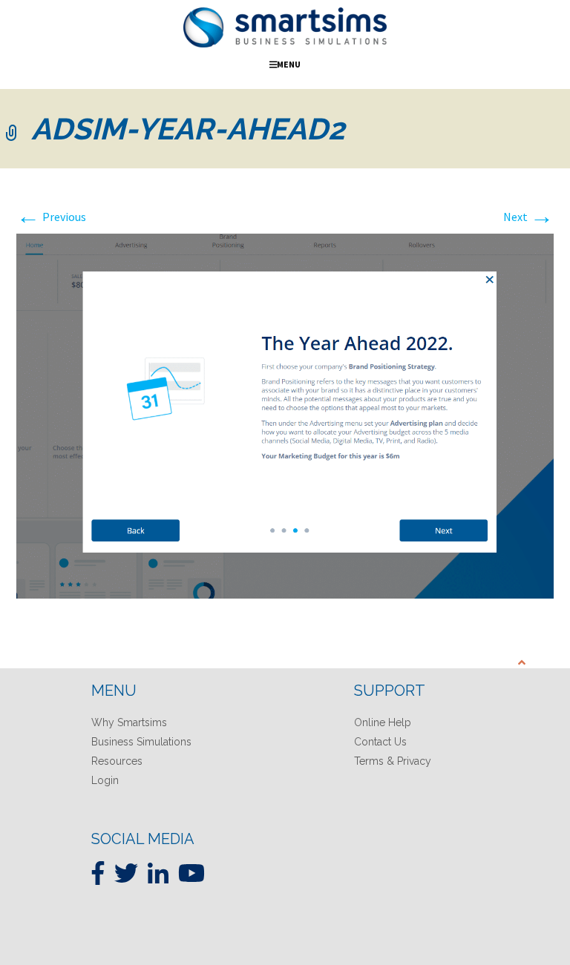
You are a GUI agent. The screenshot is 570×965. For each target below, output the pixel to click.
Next (528, 216)
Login (105, 780)
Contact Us (380, 742)
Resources (116, 761)
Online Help (382, 722)
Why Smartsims (129, 722)
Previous (51, 216)
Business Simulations (141, 742)
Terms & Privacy (392, 761)
